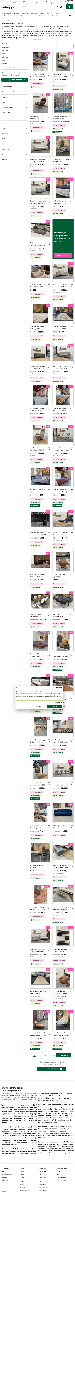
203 (54, 1055)
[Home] (10, 7)
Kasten (3, 1192)
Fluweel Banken (61, 1177)
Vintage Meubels (25, 1190)
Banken (3, 1186)
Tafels (3, 1183)
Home (3, 21)
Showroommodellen (14, 21)
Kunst (3, 1189)
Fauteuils (4, 1177)
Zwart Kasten (43, 1190)
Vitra (58, 1174)
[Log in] (61, 7)
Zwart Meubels (43, 1187)
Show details (57, 702)
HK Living (23, 1177)
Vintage (22, 1184)
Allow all (55, 706)
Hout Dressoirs (61, 1171)
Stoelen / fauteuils (6, 1174)
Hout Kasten (42, 1177)
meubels (20, 1093)
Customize (38, 706)
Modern (22, 1187)
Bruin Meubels (43, 1184)
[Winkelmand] (57, 7)
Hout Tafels (42, 1174)
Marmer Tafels (61, 1180)
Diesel (22, 1174)
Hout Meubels (43, 1171)
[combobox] (38, 7)
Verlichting (4, 1180)
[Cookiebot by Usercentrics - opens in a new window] (57, 687)
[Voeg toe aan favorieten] (49, 75)
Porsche (22, 1171)
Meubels (3, 1171)
